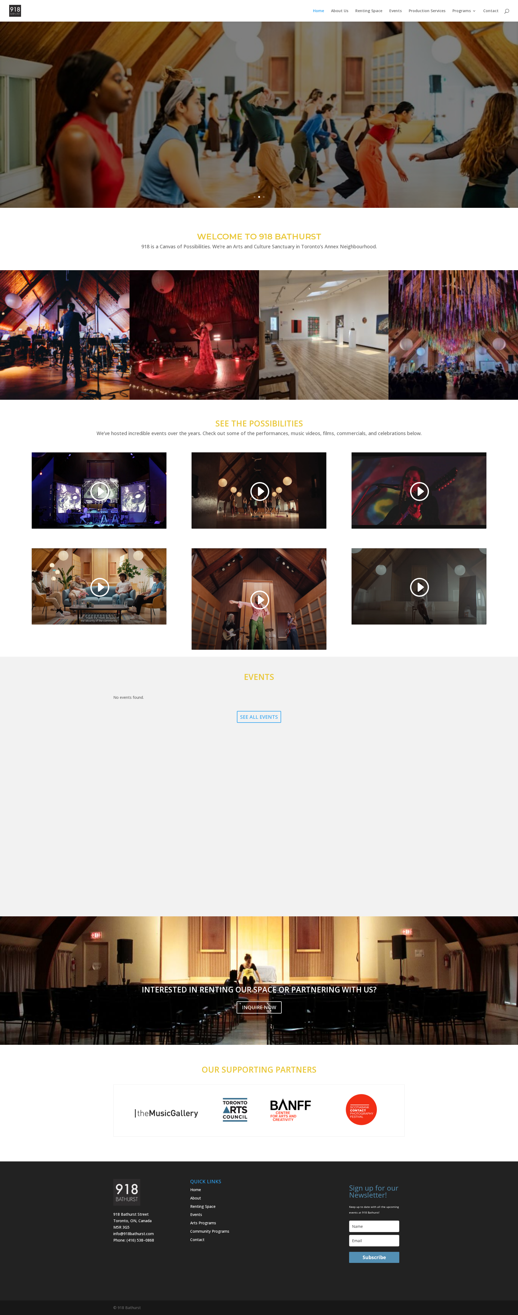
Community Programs (209, 1231)
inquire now (259, 1007)
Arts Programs (203, 1222)
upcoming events (259, 128)
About (195, 1198)
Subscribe (374, 1257)
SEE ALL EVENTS (259, 717)
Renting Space (368, 11)
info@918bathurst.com (133, 1233)
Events (395, 11)
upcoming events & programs (259, 100)
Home (318, 11)
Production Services (427, 11)
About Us (339, 11)
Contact (491, 11)
